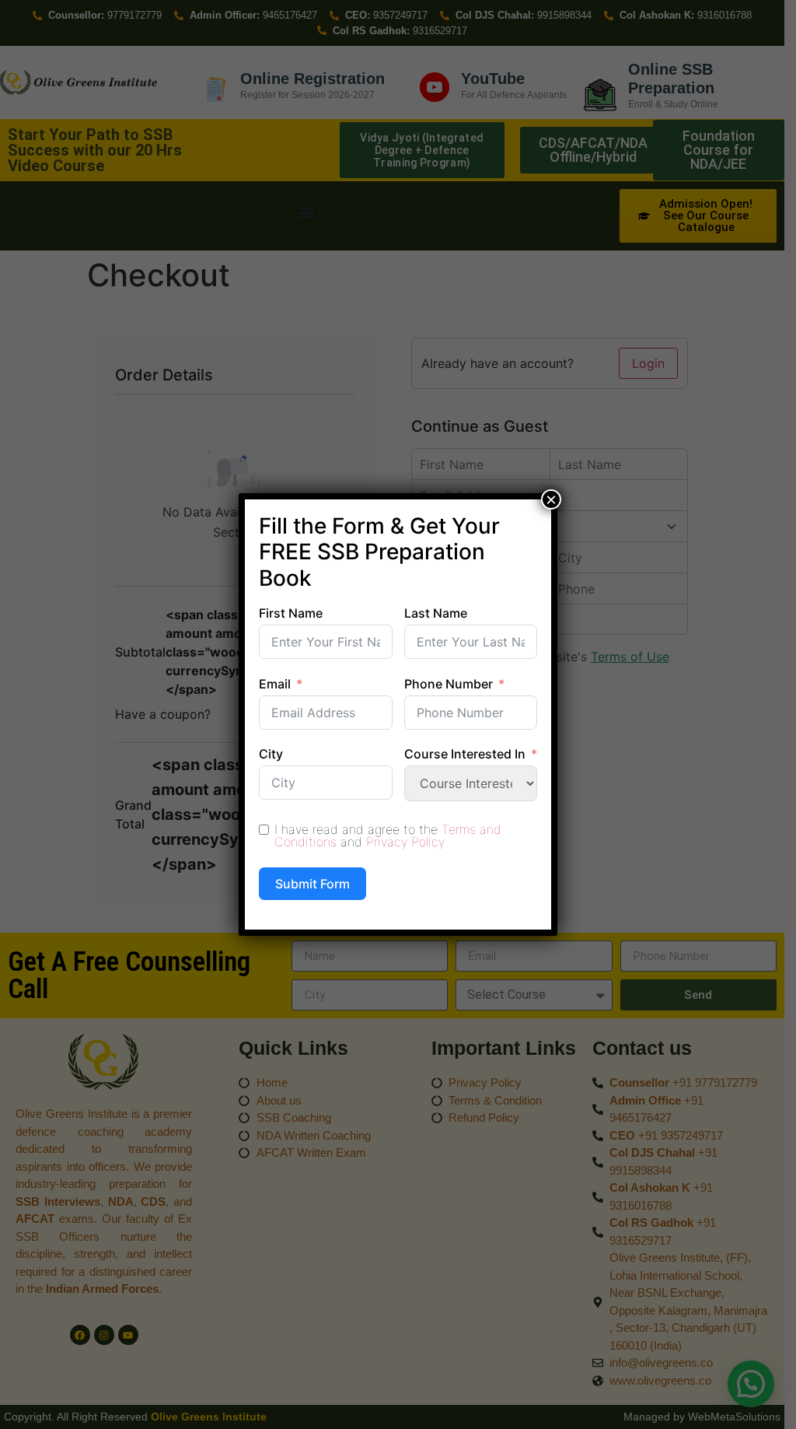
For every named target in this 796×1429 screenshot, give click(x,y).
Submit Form (312, 883)
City (271, 754)
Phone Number (448, 684)
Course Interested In (464, 754)
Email (275, 684)
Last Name (435, 613)
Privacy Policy (405, 841)
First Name (291, 613)
